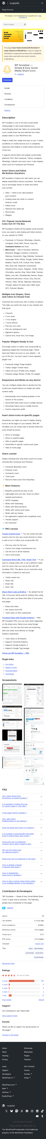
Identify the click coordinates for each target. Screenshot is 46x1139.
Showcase (28, 1048)
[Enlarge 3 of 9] (19, 722)
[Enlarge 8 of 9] (41, 711)
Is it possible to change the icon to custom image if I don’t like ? (14, 805)
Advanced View (8, 963)
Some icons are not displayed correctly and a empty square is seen (16, 843)
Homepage (9, 674)
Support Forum (11, 667)
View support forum (10, 1016)
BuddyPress (8, 1096)
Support (7, 110)
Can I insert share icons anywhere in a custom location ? (15, 797)
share (31, 948)
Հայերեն (11, 1106)
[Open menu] (42, 3)
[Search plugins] (25, 24)
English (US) (39, 944)
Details (7, 88)
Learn (4, 1066)
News (4, 1052)
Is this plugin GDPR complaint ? (14, 813)
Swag (27, 1078)
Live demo (9, 664)
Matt (5, 1088)
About (4, 1048)
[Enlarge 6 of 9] (19, 759)
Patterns (27, 1059)
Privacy (5, 1059)
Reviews (7, 94)
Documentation (11, 671)
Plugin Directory (7, 10)
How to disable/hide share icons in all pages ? (12, 874)
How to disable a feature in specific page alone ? (12, 866)
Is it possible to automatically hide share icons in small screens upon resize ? (18, 835)
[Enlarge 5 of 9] (19, 745)
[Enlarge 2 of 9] (19, 708)
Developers (6, 1074)
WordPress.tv (8, 1078)
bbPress (6, 1092)
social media (30, 953)
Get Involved (29, 1066)
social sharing (38, 957)
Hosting (5, 1056)
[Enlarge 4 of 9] (19, 732)
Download (7, 80)
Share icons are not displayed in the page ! (19, 859)
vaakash (20, 74)
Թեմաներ (28, 1052)
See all (41, 1000)
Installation (8, 99)
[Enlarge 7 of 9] (41, 687)
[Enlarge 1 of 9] (19, 687)
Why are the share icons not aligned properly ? (11, 851)
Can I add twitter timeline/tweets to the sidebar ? (14, 820)
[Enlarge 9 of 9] (41, 760)
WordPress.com (9, 1085)
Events (27, 1070)
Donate (28, 1074)
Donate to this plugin (10, 1035)
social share (39, 953)
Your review (6, 1000)
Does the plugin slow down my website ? (18, 828)
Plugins (27, 1056)
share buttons (38, 948)
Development (9, 105)
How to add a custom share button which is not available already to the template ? (18, 882)
